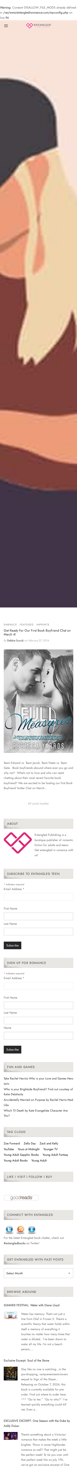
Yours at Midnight (28, 1149)
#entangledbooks (14, 1243)
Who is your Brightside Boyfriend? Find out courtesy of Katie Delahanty (38, 1091)
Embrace (10, 624)
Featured (27, 624)
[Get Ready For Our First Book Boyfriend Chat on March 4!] (38, 701)
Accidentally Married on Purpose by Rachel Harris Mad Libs (38, 1102)
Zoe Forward (12, 1143)
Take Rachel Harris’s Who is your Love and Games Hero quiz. (38, 1081)
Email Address (14, 889)
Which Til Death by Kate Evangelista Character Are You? (36, 1113)
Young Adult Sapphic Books (21, 1155)
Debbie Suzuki (15, 640)
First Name (10, 908)
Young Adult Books (15, 1160)
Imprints (42, 624)
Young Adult (39, 1160)
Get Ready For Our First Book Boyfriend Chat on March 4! (37, 632)
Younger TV (50, 1149)
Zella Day (30, 1143)
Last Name (10, 924)
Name (7, 1028)
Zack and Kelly (49, 1143)
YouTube (9, 1149)
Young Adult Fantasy (55, 1155)
